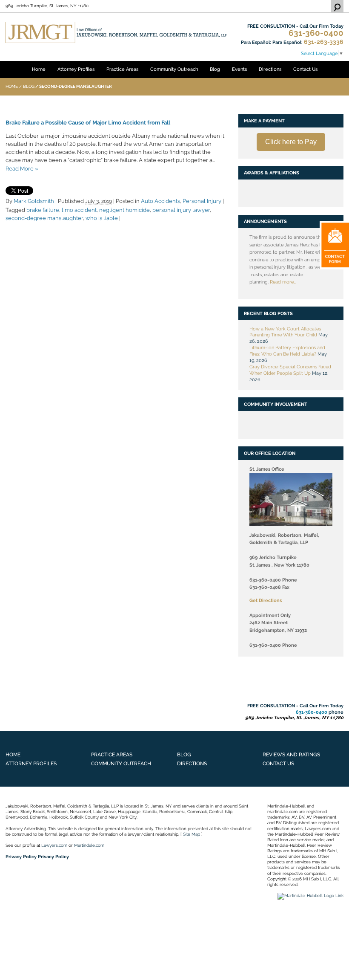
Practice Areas (122, 69)
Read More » (22, 168)
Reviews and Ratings (291, 754)
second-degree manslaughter (44, 218)
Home (39, 69)
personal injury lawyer (181, 210)
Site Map (191, 834)
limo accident (79, 210)
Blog (215, 69)
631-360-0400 (316, 33)
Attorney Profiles (75, 69)
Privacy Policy (21, 857)
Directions (270, 69)
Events (239, 69)
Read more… (283, 282)
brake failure (42, 210)
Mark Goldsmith (34, 201)
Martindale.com (89, 845)
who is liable (102, 218)
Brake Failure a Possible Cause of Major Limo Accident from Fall (88, 122)
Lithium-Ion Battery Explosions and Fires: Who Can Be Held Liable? (287, 350)
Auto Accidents (160, 201)
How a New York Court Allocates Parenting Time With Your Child (285, 332)
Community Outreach (174, 69)
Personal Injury (202, 201)
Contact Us (305, 69)
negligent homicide (124, 210)
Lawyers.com (54, 845)
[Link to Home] (116, 32)
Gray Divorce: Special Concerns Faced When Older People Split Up (290, 370)
